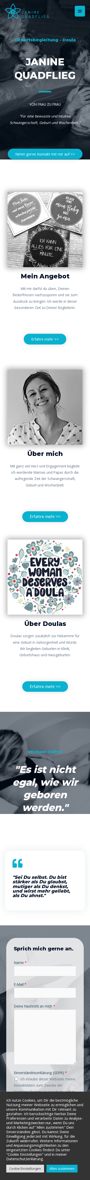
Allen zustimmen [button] (62, 1168)
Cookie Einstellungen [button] (25, 1168)
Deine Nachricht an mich (34, 1006)
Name (20, 962)
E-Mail (20, 984)
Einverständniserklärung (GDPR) (40, 1072)
